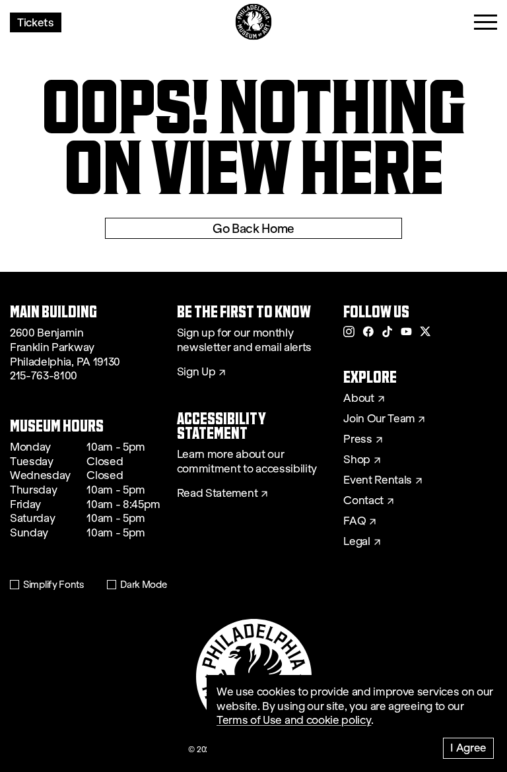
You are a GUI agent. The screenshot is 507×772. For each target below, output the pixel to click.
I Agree (468, 747)
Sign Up (196, 372)
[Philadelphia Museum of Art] (254, 22)
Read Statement (217, 493)
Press (357, 439)
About (358, 398)
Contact (363, 501)
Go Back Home (253, 228)
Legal (356, 541)
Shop (356, 460)
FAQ (354, 521)
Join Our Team (379, 419)
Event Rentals (377, 480)
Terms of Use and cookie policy (294, 720)
